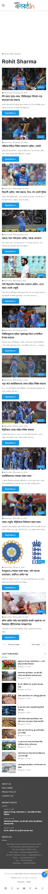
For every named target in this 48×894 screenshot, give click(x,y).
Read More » (10, 113)
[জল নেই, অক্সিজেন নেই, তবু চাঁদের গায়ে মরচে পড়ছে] (9, 688)
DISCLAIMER (7, 788)
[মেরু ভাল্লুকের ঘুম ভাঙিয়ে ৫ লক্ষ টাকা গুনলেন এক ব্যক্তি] (9, 768)
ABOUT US (6, 784)
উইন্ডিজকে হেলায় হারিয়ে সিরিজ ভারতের (18, 429)
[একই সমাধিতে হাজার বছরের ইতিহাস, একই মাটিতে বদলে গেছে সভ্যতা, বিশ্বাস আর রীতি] (9, 722)
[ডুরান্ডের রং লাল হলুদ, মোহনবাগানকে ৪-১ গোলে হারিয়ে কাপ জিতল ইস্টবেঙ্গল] (9, 665)
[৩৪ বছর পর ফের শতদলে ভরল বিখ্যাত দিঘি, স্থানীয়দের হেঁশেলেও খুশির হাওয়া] (9, 745)
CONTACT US (7, 796)
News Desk (8, 93)
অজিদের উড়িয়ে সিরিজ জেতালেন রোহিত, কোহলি (21, 146)
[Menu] (3, 6)
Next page (36, 644)
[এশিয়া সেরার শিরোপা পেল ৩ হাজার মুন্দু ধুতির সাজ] (9, 699)
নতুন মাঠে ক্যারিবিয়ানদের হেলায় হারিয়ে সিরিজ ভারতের (24, 383)
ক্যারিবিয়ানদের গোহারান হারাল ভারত (16, 475)
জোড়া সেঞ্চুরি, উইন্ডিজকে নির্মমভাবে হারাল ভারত (21, 521)
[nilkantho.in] (24, 5)
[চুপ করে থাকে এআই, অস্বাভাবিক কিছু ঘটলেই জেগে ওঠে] (9, 711)
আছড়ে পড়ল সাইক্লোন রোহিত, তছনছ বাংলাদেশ (21, 238)
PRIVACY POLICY (9, 792)
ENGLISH (20, 882)
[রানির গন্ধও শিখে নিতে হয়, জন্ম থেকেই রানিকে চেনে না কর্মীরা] (9, 733)
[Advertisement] (24, 31)
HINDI (28, 882)
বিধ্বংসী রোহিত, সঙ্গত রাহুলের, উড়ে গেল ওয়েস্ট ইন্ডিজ (24, 192)
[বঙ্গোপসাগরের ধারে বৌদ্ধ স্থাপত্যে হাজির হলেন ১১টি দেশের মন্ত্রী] (9, 756)
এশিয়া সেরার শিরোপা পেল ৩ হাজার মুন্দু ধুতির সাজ (31, 695)
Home (6, 54)
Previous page (13, 644)
